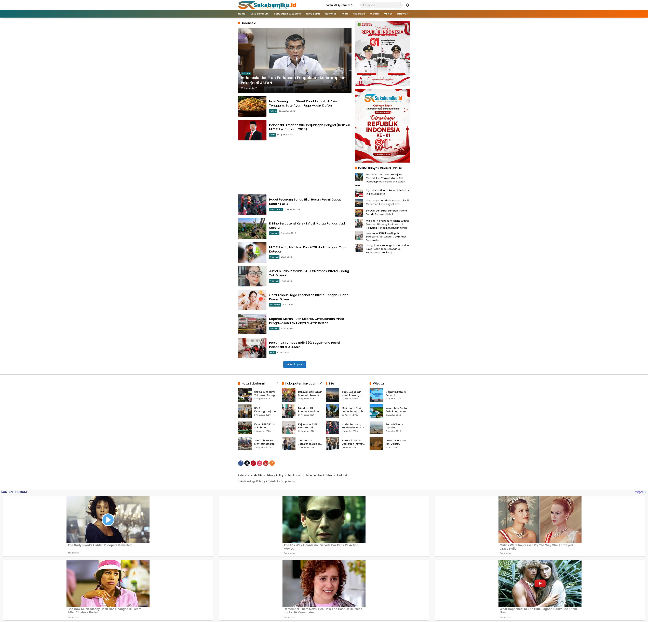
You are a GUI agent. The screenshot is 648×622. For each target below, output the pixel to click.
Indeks (242, 475)
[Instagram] (259, 463)
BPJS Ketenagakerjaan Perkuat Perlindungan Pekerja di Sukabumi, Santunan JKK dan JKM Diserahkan (265, 410)
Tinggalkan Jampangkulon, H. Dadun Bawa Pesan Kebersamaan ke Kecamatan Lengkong (387, 249)
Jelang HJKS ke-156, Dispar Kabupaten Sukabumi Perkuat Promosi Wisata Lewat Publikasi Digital (397, 442)
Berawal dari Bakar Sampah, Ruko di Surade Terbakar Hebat (386, 212)
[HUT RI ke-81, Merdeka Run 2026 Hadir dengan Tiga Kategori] (252, 252)
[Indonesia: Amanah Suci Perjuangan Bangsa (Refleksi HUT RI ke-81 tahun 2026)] (252, 130)
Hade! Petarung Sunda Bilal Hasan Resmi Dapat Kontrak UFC (353, 426)
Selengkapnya (295, 364)
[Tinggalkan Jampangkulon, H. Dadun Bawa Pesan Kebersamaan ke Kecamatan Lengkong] (288, 443)
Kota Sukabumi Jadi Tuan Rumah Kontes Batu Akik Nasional (352, 442)
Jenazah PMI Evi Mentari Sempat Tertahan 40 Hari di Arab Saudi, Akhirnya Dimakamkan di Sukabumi (266, 442)
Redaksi (342, 475)
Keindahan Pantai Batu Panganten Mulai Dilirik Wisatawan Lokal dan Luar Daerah (396, 410)
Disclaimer (294, 475)
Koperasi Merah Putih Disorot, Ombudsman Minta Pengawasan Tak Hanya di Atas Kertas (306, 321)
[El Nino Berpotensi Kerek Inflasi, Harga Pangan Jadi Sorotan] (252, 228)
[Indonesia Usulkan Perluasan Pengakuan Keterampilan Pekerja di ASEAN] (295, 60)
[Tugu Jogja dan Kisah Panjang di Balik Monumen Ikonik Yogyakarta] (332, 395)
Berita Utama (276, 209)
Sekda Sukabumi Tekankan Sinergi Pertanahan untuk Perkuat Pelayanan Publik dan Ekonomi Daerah (266, 393)
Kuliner (273, 111)
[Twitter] (247, 463)
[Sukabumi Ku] (267, 5)
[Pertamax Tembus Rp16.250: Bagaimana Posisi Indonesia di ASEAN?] (252, 348)
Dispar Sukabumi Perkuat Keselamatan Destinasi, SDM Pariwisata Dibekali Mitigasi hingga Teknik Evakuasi (397, 393)
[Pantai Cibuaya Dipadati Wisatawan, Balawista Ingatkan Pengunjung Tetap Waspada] (376, 427)
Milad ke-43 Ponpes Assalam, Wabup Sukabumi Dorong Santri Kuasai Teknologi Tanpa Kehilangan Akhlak (387, 224)
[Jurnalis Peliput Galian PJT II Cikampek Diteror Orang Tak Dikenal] (252, 276)
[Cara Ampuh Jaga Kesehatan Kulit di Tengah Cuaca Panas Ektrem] (252, 300)
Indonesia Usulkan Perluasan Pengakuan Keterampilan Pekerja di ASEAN (293, 80)
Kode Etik (256, 475)
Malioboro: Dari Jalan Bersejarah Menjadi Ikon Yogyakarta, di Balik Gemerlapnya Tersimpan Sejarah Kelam (380, 180)
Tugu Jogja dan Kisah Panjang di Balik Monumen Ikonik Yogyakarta (388, 202)
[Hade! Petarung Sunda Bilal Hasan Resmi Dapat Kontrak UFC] (252, 204)
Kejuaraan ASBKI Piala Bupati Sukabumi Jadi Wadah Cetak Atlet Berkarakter (386, 236)
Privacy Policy (275, 475)
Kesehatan (275, 304)
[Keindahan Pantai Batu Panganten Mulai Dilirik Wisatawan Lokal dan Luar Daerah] (376, 411)
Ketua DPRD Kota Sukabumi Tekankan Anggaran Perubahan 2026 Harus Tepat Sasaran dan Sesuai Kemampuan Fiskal (266, 426)
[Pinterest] (253, 463)
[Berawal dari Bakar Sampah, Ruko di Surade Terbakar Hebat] (288, 395)
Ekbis (272, 352)
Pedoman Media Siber (319, 475)
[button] (399, 5)
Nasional (246, 73)
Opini (272, 134)
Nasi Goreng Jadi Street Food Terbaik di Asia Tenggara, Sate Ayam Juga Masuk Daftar (303, 103)
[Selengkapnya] (277, 383)
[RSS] (272, 463)
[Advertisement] (295, 167)
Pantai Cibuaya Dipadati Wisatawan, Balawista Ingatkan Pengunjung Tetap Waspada (398, 426)
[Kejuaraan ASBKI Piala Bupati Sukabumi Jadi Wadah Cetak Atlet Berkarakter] (288, 427)
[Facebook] (241, 463)
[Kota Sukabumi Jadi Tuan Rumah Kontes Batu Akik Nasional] (332, 443)
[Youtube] (265, 463)
